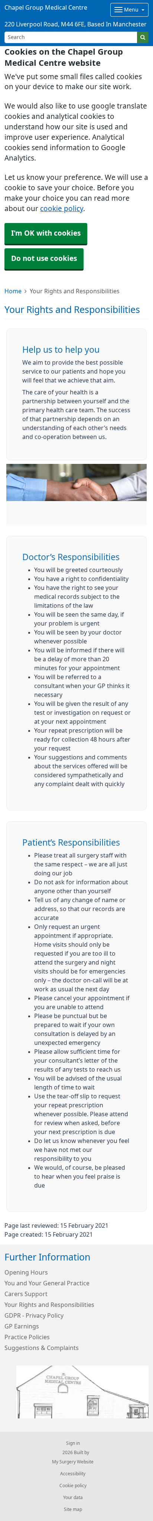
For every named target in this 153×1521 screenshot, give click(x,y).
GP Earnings (21, 1326)
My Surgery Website (73, 1462)
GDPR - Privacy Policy (34, 1315)
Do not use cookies (44, 258)
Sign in (73, 1443)
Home (13, 291)
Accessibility (72, 1474)
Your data (73, 1497)
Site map (73, 1509)
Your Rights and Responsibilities (49, 1305)
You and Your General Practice (46, 1283)
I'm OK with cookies (46, 233)
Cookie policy (73, 1485)
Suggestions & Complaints (41, 1348)
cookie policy (61, 208)
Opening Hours (26, 1272)
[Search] (143, 37)
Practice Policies (27, 1337)
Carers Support (26, 1294)
